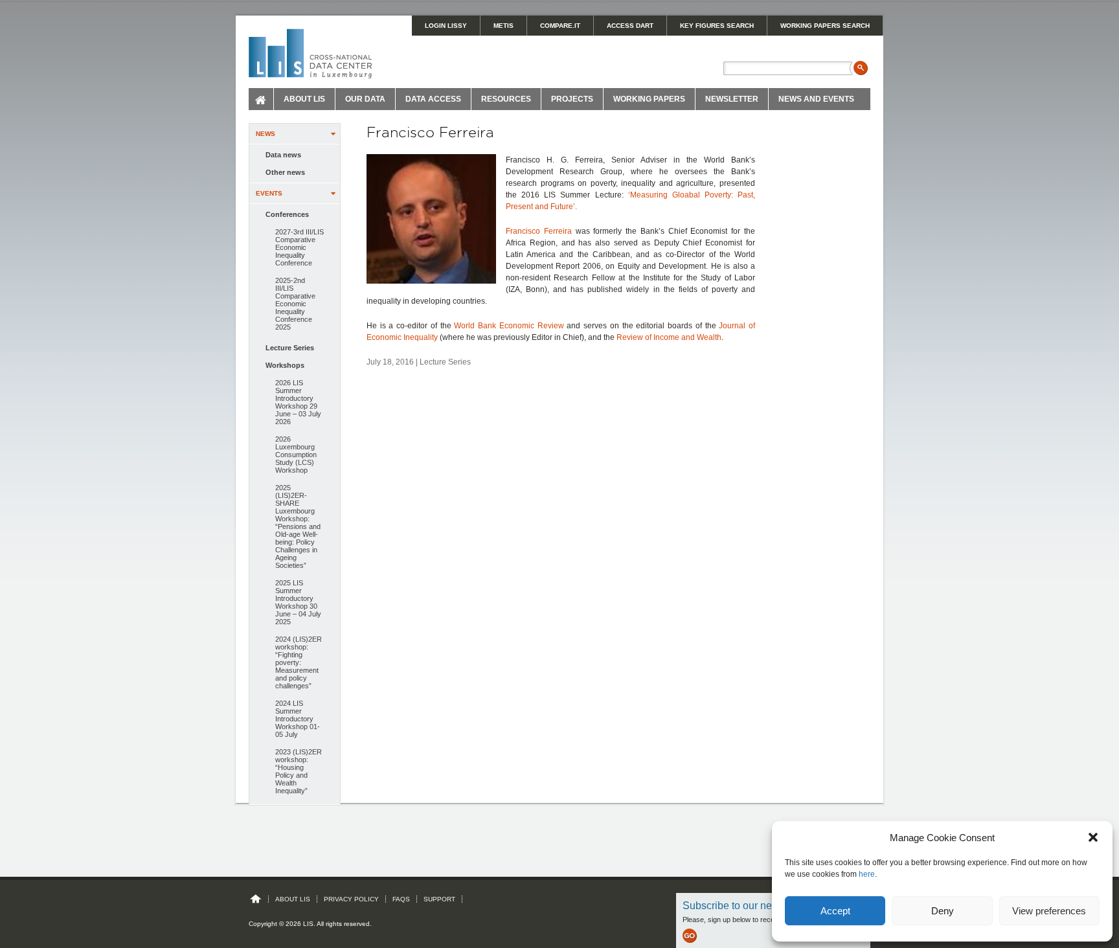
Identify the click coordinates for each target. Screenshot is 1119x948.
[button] (1093, 837)
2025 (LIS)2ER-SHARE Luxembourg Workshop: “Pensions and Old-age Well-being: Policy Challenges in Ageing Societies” (298, 526)
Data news (283, 155)
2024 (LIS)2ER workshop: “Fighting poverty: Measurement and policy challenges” (298, 662)
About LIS (304, 99)
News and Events (816, 99)
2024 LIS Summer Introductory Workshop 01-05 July (297, 718)
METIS (503, 25)
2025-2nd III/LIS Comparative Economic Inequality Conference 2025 (295, 303)
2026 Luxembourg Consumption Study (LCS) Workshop (296, 454)
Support (439, 899)
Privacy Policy (351, 899)
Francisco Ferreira (539, 231)
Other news (285, 172)
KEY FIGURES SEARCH (717, 25)
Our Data (365, 99)
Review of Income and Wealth (668, 337)
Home (261, 99)
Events (269, 193)
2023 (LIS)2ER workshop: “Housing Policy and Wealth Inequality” (298, 771)
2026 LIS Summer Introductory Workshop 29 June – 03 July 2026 (298, 402)
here (867, 874)
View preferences (1049, 910)
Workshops (285, 365)
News (265, 133)
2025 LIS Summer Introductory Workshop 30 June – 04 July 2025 (298, 602)
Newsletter (731, 99)
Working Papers (649, 99)
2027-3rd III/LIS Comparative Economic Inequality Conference (299, 247)
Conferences (287, 214)
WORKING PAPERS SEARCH (825, 25)
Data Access (433, 99)
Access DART (630, 25)
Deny (942, 910)
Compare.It (560, 25)
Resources (506, 99)
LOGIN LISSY (446, 25)
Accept (835, 910)
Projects (572, 99)
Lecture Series (290, 348)
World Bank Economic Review (508, 325)
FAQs (401, 899)
